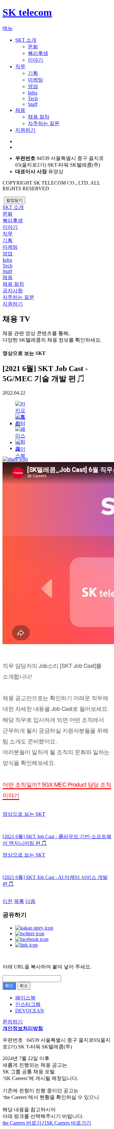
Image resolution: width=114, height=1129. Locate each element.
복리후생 (38, 53)
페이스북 (21, 432)
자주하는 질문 (44, 123)
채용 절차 (38, 116)
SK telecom (27, 12)
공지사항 (13, 290)
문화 (33, 46)
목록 (19, 901)
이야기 (35, 60)
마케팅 (35, 79)
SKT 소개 (25, 40)
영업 (33, 86)
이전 (8, 901)
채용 (20, 110)
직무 (20, 66)
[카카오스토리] (21, 407)
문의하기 (13, 1021)
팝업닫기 (14, 200)
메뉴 (8, 28)
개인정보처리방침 (23, 1028)
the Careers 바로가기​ (25, 1123)
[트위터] (21, 419)
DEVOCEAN (29, 1010)
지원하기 (25, 130)
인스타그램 (28, 1004)
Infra (32, 92)
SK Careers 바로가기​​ (69, 1123)
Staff (32, 104)
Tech (33, 98)
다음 (30, 901)
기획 (33, 73)
